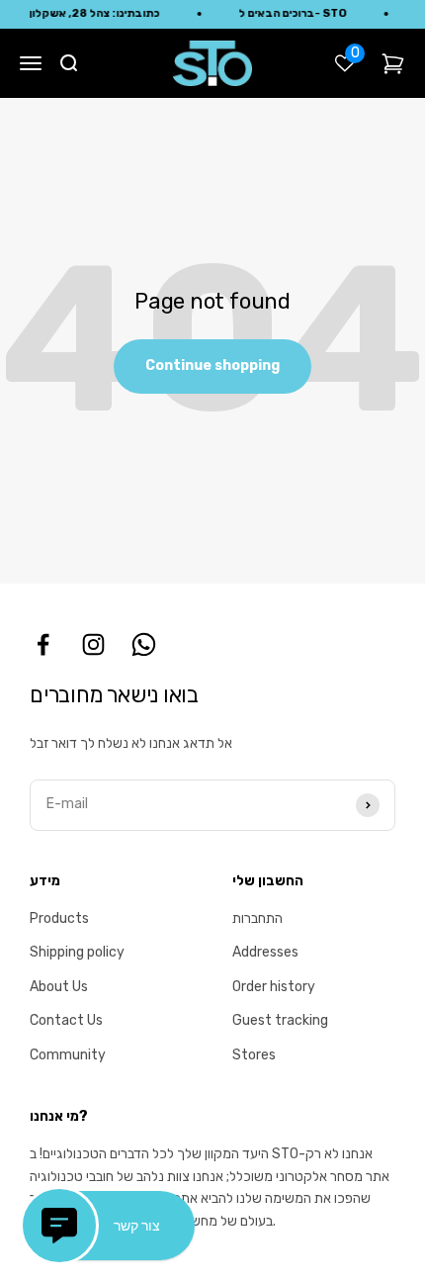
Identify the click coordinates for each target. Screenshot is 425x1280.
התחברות (257, 918)
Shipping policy (77, 952)
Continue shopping (212, 365)
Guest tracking (280, 1020)
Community (68, 1055)
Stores (254, 1055)
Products (59, 918)
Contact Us (66, 1020)
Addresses (265, 952)
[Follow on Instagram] (93, 644)
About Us (59, 986)
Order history (273, 986)
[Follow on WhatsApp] (143, 644)
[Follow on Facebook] (43, 644)
